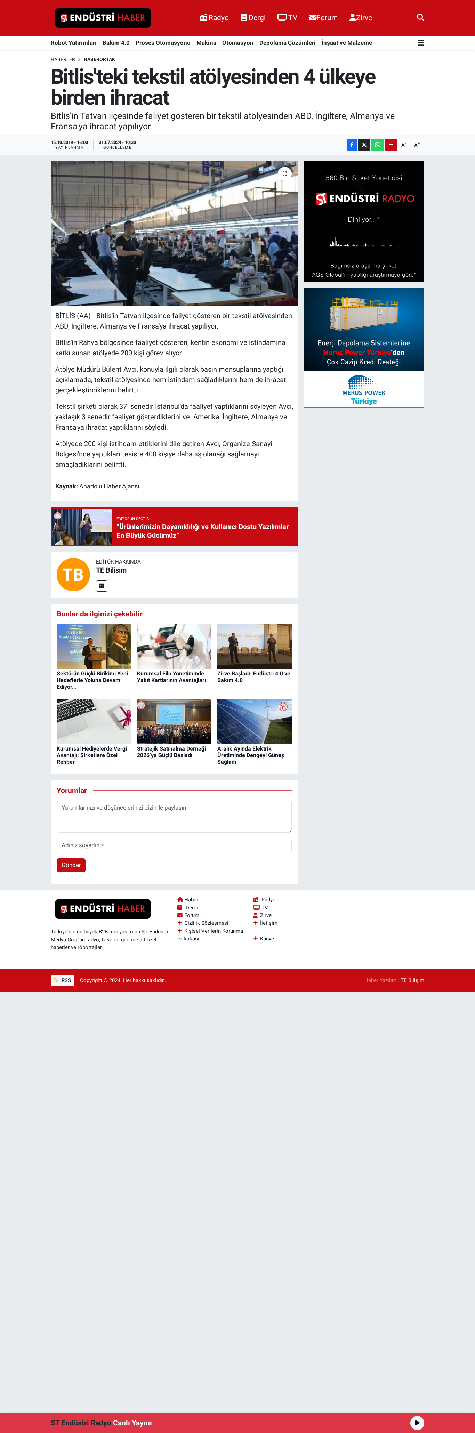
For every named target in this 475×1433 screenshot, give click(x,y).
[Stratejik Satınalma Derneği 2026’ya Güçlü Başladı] (174, 721)
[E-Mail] (101, 586)
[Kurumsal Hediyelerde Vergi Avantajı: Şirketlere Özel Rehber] (94, 721)
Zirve (364, 17)
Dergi (257, 17)
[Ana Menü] (421, 43)
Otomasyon (237, 42)
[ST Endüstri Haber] (103, 18)
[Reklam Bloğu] (364, 220)
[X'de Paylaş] (364, 145)
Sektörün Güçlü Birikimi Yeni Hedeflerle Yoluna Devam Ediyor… (92, 680)
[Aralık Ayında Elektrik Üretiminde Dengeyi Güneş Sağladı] (254, 721)
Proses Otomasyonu (163, 42)
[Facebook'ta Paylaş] (352, 145)
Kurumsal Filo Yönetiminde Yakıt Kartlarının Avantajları (171, 676)
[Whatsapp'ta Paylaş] (377, 145)
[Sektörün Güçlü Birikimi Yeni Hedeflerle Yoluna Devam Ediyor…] (94, 645)
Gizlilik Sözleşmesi (206, 923)
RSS (65, 980)
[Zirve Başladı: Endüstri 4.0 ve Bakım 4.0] (254, 645)
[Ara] (420, 17)
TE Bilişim (412, 980)
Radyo (219, 17)
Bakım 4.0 (116, 42)
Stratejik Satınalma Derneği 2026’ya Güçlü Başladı (171, 752)
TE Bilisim (111, 570)
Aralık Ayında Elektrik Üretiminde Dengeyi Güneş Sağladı (250, 755)
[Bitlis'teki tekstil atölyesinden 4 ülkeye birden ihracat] (174, 233)
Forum (327, 17)
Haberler (63, 59)
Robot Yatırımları (74, 42)
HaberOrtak (99, 59)
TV (292, 17)
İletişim (268, 923)
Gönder (71, 864)
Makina (206, 42)
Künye (267, 939)
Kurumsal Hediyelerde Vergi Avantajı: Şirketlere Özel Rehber (92, 755)
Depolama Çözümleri (287, 42)
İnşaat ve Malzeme (347, 42)
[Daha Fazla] (391, 145)
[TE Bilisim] (73, 574)
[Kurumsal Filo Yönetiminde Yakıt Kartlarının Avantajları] (174, 645)
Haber (191, 900)
